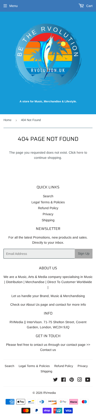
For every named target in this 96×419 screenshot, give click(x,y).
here (80, 152)
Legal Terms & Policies (48, 202)
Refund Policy (48, 208)
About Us (33, 304)
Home (7, 120)
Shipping (48, 220)
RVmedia (49, 393)
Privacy (48, 214)
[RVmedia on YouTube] (87, 380)
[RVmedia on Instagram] (79, 380)
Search (48, 196)
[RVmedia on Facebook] (63, 380)
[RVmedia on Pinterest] (71, 380)
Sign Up (83, 253)
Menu (13, 6)
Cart (89, 6)
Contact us (48, 350)
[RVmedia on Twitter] (55, 380)
